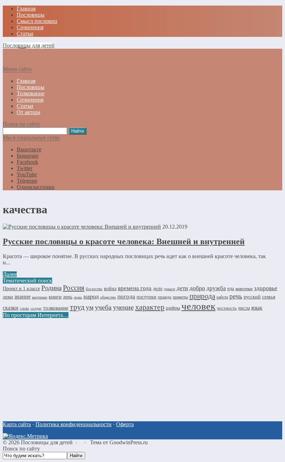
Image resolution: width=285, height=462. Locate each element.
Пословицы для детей (29, 45)
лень (67, 297)
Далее (10, 274)
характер (149, 307)
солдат (36, 308)
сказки (10, 308)
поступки (146, 297)
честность (227, 308)
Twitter (24, 168)
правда (164, 297)
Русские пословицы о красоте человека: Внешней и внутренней (124, 241)
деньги (169, 289)
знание (22, 297)
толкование (55, 308)
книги (55, 297)
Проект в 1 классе (21, 288)
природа (202, 296)
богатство (94, 289)
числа (244, 308)
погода (126, 296)
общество (108, 297)
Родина (51, 288)
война (110, 288)
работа (222, 297)
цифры (173, 308)
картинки (39, 297)
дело (157, 288)
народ (91, 296)
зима (8, 297)
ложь (78, 297)
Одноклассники (36, 187)
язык (256, 308)
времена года (135, 288)
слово (24, 308)
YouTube (27, 174)
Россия (73, 288)
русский (252, 297)
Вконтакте (29, 149)
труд (77, 307)
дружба (216, 288)
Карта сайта (17, 424)
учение (123, 307)
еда (230, 288)
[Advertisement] (142, 367)
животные (244, 288)
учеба (103, 307)
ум (89, 307)
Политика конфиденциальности (73, 424)
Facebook (27, 162)
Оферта (125, 424)
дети (182, 288)
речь (235, 296)
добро (197, 288)
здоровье (265, 288)
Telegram (27, 181)
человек (198, 306)
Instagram (27, 156)
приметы (180, 297)
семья (268, 297)
